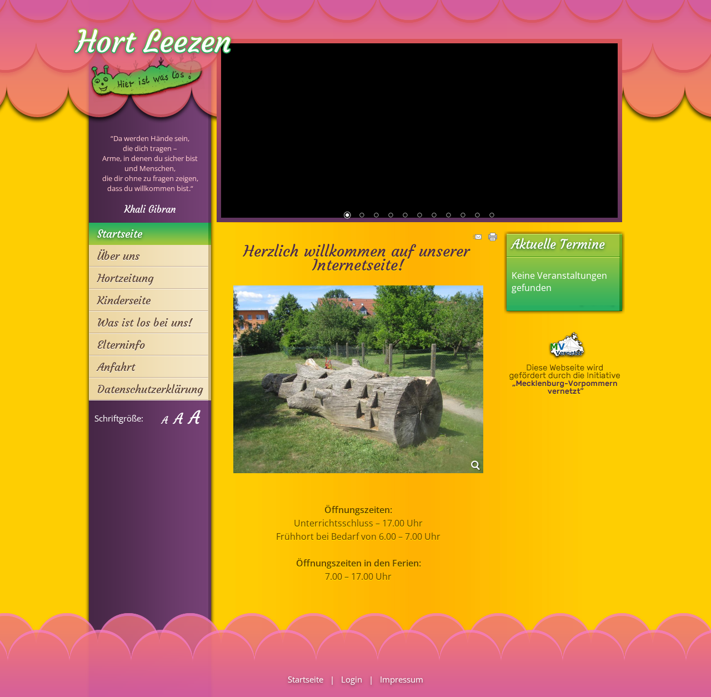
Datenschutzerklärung (150, 389)
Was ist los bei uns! (144, 322)
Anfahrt (116, 367)
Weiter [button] (605, 130)
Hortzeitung (125, 278)
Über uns (118, 256)
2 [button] (362, 216)
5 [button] (405, 216)
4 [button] (390, 216)
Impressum (401, 679)
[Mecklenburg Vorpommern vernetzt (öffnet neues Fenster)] (564, 391)
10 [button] (477, 216)
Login (351, 679)
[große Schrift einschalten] (178, 418)
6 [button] (419, 216)
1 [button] (347, 216)
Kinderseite (124, 300)
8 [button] (448, 216)
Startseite (119, 233)
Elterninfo (121, 345)
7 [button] (434, 216)
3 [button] (376, 216)
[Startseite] (147, 113)
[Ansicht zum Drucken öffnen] (492, 238)
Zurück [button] (233, 130)
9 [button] (463, 216)
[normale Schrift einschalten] (164, 418)
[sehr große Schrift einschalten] (194, 418)
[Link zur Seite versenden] (477, 238)
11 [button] (491, 216)
